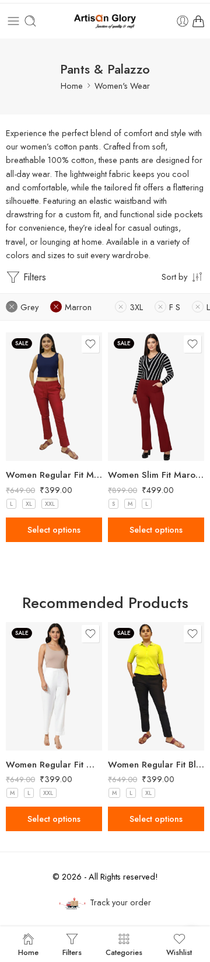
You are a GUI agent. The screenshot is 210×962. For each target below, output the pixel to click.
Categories (124, 951)
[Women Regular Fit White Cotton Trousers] (54, 686)
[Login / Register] (183, 21)
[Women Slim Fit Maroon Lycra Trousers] (156, 396)
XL (29, 503)
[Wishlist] (90, 344)
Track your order (120, 902)
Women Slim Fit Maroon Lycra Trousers (156, 474)
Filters (33, 277)
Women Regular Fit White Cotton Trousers (54, 764)
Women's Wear (122, 85)
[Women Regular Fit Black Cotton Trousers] (156, 686)
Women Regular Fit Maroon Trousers (54, 474)
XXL (50, 503)
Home (72, 85)
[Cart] (198, 21)
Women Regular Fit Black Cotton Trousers (156, 764)
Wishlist (179, 951)
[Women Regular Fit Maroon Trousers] (54, 396)
